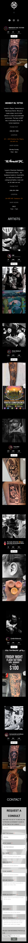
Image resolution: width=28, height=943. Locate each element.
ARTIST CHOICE (6, 843)
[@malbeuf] (9, 351)
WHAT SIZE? (6, 909)
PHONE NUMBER (7, 871)
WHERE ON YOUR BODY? (9, 894)
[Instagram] (14, 20)
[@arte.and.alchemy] (9, 256)
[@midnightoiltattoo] (5, 28)
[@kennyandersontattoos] (6, 734)
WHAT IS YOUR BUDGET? (9, 918)
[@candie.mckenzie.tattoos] (7, 639)
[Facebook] (9, 20)
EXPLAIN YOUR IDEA (8, 880)
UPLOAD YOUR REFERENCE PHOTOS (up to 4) (13, 932)
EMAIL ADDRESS (7, 862)
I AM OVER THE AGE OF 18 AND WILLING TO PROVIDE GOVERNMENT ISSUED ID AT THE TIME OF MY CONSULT (13, 822)
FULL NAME (5, 853)
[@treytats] (10, 447)
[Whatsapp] (18, 20)
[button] (14, 12)
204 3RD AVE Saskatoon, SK (14, 198)
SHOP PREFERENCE (8, 833)
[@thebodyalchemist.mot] (5, 543)
